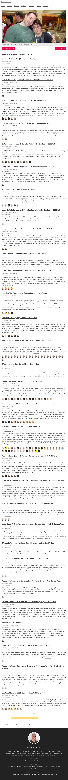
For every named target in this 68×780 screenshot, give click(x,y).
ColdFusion (7, 63)
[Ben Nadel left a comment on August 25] (3, 356)
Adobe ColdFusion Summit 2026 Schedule (18, 189)
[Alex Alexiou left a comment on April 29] (6, 451)
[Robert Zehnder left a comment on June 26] (6, 139)
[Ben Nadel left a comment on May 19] (24, 448)
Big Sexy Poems (14, 774)
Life (12, 431)
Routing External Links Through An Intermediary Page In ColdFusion (29, 602)
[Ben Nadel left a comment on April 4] (3, 597)
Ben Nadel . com (6, 2)
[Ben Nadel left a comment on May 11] (48, 399)
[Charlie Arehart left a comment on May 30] (48, 356)
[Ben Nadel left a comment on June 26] (3, 139)
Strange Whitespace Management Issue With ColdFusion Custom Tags (29, 503)
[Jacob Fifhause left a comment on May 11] (36, 448)
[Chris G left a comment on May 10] (51, 399)
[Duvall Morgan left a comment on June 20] (30, 162)
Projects (25, 767)
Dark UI (52, 6)
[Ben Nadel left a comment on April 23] (6, 688)
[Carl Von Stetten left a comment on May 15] (39, 399)
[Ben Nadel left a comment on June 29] (6, 118)
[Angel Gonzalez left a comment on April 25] (39, 451)
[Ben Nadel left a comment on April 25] (30, 451)
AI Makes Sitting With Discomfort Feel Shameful (21, 426)
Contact (45, 6)
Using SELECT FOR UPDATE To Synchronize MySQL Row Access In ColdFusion (33, 480)
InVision (58, 767)
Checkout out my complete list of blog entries (25, 718)
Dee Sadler (33, 44)
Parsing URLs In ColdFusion (12, 622)
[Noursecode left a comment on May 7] (9, 422)
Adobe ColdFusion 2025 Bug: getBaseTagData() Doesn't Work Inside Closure (32, 581)
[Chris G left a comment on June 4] (6, 448)
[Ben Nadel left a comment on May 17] (15, 399)
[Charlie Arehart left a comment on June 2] (30, 356)
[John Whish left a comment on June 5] (6, 336)
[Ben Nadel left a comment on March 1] (18, 709)
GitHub (27, 761)
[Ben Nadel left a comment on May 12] (33, 448)
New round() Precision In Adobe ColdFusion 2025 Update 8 (25, 100)
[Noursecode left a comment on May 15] (33, 399)
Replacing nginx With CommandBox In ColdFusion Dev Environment (29, 404)
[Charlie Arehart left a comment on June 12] (6, 356)
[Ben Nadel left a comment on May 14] (42, 399)
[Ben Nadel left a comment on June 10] (3, 688)
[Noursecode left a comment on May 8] (3, 422)
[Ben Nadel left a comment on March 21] (3, 640)
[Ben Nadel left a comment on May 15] (36, 399)
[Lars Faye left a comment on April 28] (12, 451)
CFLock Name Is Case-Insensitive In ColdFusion (20, 364)
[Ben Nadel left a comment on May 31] (45, 356)
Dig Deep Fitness (25, 774)
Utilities (52, 767)
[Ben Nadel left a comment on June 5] (3, 336)
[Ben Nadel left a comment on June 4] (21, 356)
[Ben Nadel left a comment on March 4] (12, 709)
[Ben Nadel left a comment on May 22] (3, 399)
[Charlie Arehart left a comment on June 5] (15, 356)
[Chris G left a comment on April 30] (45, 448)
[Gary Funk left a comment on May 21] (6, 399)
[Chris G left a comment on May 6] (15, 422)
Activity (9, 6)
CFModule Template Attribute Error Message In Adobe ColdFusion (28, 543)
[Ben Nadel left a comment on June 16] (6, 249)
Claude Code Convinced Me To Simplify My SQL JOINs (23, 381)
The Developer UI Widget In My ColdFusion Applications (24, 253)
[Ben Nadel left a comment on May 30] (18, 336)
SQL (19, 386)
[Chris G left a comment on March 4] (9, 709)
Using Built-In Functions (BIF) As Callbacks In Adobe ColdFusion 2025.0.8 (31, 210)
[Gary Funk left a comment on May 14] (45, 399)
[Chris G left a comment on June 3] (6, 313)
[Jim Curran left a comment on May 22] (18, 448)
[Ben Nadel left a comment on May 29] (3, 359)
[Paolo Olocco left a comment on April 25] (6, 476)
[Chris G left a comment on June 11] (6, 288)
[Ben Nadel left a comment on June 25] (3, 162)
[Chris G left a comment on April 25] (36, 451)
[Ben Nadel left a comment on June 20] (27, 162)
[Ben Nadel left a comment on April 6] (3, 576)
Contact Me (39, 767)
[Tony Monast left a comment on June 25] (6, 162)
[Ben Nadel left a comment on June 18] (18, 205)
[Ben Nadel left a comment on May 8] (6, 422)
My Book (23, 6)
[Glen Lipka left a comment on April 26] (24, 451)
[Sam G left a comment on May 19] (27, 448)
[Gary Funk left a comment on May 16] (24, 399)
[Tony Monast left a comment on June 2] (9, 336)
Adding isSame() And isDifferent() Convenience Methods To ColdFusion (30, 456)
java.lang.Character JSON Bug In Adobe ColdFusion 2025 (24, 693)
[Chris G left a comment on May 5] (27, 422)
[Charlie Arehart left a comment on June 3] (24, 356)
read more (51, 75)
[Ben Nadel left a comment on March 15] (3, 661)
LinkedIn (33, 761)
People (39, 6)
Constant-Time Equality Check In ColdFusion (19, 318)
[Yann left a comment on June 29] (3, 118)
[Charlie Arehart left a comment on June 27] (15, 118)
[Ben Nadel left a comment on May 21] (9, 399)
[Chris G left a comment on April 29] (3, 451)
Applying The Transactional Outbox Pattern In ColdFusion (24, 293)
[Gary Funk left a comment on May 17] (18, 399)
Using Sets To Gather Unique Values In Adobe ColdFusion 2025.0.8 (28, 166)
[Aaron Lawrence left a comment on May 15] (30, 448)
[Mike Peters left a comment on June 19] (9, 205)
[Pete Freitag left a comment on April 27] (18, 451)
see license (41, 724)
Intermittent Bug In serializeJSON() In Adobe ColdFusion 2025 (26, 340)
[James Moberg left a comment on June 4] (12, 448)
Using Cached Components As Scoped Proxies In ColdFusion (25, 645)
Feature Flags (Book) (51, 774)
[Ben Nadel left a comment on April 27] (15, 451)
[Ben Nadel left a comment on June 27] (12, 118)
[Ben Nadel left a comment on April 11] (6, 519)
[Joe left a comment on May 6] (21, 422)
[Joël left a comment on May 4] (39, 448)
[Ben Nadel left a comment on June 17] (3, 249)
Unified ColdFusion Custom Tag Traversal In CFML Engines (25, 558)
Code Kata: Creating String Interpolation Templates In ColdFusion (27, 80)
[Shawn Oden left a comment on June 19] (15, 205)
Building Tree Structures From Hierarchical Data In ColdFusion (26, 123)
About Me (31, 6)
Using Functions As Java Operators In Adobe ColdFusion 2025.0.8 (27, 229)
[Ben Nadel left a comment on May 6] (12, 422)
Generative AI (13, 386)
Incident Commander (38, 774)
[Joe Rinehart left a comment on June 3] (12, 313)
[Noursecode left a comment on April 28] (9, 451)
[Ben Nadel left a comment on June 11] (3, 288)
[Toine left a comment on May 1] (42, 448)
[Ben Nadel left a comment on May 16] (27, 399)
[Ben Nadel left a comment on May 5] (24, 422)
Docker (6, 275)
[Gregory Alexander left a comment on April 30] (62, 448)
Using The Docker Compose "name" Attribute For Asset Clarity (26, 270)
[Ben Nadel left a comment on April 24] (12, 476)
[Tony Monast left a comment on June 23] (24, 162)
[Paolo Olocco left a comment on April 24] (18, 476)
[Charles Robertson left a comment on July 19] (3, 96)
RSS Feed (33, 768)
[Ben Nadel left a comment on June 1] (39, 356)
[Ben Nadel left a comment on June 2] (12, 336)
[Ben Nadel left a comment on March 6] (3, 709)
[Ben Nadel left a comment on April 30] (48, 448)
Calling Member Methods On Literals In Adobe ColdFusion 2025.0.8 (28, 144)
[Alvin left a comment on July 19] (3, 448)
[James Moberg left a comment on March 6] (6, 709)
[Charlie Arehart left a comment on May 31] (42, 356)
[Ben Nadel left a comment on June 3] (3, 313)
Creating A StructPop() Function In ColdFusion (20, 59)
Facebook (39, 761)
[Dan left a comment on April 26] (27, 451)
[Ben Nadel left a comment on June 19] (6, 205)
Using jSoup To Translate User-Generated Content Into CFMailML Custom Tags (33, 524)
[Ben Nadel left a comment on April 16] (3, 519)
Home (3, 6)
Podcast (16, 6)
